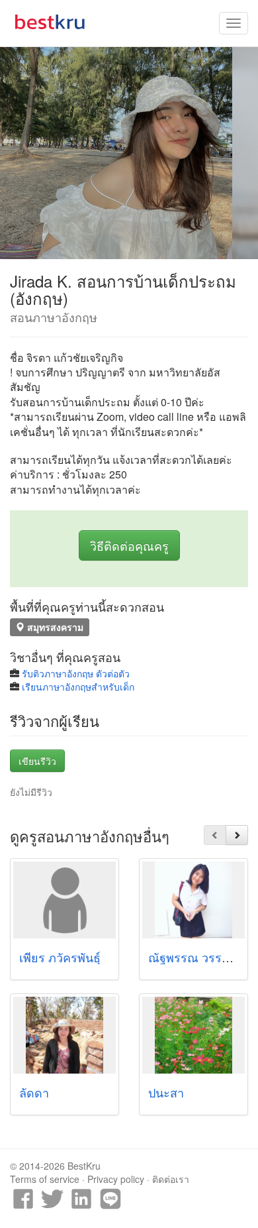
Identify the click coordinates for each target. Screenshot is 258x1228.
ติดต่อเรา (170, 1179)
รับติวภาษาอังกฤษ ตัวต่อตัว (76, 673)
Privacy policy (115, 1179)
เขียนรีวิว (37, 760)
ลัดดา (34, 1092)
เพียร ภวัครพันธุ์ (60, 957)
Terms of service (44, 1179)
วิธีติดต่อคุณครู (129, 545)
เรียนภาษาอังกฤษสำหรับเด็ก (78, 686)
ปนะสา (166, 1092)
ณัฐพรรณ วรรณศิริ (197, 957)
